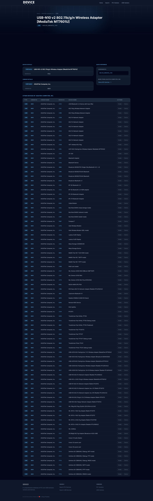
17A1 (60, 208)
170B (60, 266)
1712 (60, 189)
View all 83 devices (103, 82)
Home (101, 3)
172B (60, 117)
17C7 (60, 429)
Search (107, 3)
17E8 (60, 397)
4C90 (60, 316)
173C (60, 185)
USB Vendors (125, 3)
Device (126, 104)
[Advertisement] (76, 47)
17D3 (60, 379)
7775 (60, 460)
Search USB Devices (65, 490)
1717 (60, 433)
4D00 (60, 343)
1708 (60, 248)
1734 (60, 153)
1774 (60, 230)
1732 (60, 140)
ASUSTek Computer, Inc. (48, 13)
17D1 (60, 149)
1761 (60, 384)
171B (60, 144)
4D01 (60, 347)
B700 (60, 180)
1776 (60, 226)
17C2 (60, 307)
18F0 (60, 298)
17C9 (60, 356)
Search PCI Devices (65, 487)
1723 (60, 420)
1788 (60, 198)
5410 (60, 257)
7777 (60, 456)
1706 (60, 411)
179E (60, 212)
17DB (60, 352)
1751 (60, 194)
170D (60, 113)
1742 (60, 122)
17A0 (60, 442)
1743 (60, 438)
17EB (60, 361)
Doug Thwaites (45, 496)
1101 (60, 244)
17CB (60, 176)
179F (60, 217)
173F (60, 275)
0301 (60, 284)
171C (60, 108)
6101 (60, 203)
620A (60, 302)
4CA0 (60, 334)
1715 (60, 104)
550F (60, 221)
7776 (60, 469)
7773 (60, 451)
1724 (60, 311)
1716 (60, 162)
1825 (60, 293)
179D (60, 402)
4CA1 (60, 338)
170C (60, 406)
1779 (60, 280)
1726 (60, 235)
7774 (60, 474)
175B (60, 239)
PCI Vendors (115, 3)
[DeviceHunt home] (29, 3)
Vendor (120, 104)
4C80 (60, 329)
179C (60, 158)
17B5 (60, 171)
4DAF (60, 325)
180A (60, 167)
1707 (60, 415)
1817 (60, 370)
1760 (60, 126)
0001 (60, 253)
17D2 (60, 365)
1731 (60, 135)
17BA (60, 289)
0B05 (32, 104)
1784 (60, 388)
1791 (60, 424)
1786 (60, 375)
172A (60, 131)
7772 (60, 465)
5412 (60, 262)
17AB (60, 393)
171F (60, 271)
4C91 (60, 320)
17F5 (60, 447)
